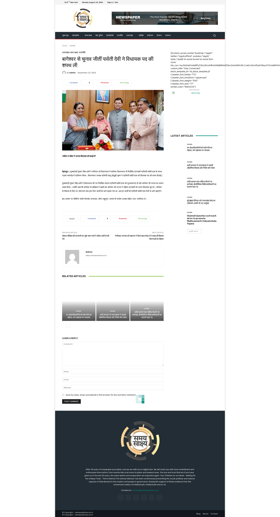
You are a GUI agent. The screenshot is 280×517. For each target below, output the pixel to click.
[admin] (64, 73)
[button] (214, 35)
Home (64, 45)
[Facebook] (202, 2)
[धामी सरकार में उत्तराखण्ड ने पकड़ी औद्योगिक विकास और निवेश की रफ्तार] (113, 301)
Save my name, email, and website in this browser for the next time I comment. (101, 395)
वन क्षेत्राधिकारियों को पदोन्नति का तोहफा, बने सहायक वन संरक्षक (78, 316)
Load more (193, 231)
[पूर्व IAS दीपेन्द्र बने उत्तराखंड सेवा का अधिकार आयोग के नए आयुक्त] (178, 200)
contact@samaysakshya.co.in (145, 490)
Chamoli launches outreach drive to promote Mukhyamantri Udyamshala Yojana (201, 219)
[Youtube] (216, 2)
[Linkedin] (136, 497)
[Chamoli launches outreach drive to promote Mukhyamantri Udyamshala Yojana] (178, 218)
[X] (209, 2)
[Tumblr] (151, 497)
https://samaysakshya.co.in (96, 255)
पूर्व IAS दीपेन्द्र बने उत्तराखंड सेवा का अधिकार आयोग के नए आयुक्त (201, 202)
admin (72, 73)
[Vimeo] (212, 2)
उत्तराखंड (72, 45)
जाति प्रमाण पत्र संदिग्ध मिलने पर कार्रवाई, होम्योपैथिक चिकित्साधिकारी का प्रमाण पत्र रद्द (147, 315)
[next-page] (68, 326)
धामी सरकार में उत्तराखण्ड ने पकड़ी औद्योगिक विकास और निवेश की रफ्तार (113, 316)
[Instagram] (205, 2)
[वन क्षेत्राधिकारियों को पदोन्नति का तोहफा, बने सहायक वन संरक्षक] (79, 301)
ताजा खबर (74, 52)
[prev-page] (64, 326)
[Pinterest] (144, 497)
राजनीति (82, 52)
